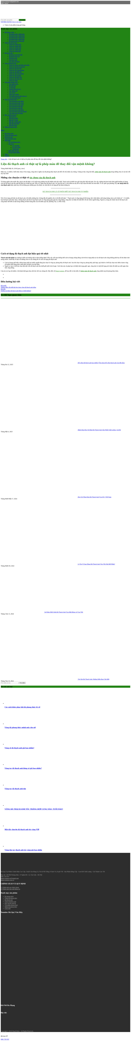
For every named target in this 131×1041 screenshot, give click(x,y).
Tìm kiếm (22, 20)
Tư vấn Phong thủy (14, 142)
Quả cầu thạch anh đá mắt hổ (18, 111)
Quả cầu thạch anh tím (16, 108)
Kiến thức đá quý (13, 151)
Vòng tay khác (13, 80)
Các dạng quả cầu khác (16, 113)
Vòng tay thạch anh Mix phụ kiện (19, 65)
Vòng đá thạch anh (10, 63)
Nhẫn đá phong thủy (11, 127)
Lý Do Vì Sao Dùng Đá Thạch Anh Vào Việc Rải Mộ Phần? (96, 564)
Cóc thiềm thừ (13, 91)
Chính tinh (15, 149)
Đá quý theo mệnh (14, 152)
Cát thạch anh (13, 60)
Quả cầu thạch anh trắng (16, 110)
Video (6, 154)
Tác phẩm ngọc (13, 84)
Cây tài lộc (12, 92)
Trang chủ (4, 159)
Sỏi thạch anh (13, 58)
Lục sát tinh (15, 145)
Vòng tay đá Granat (15, 75)
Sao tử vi (11, 144)
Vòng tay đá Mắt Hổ (15, 72)
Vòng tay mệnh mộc (15, 48)
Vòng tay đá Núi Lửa (15, 79)
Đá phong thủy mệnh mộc (17, 37)
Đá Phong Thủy (9, 32)
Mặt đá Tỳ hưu (13, 120)
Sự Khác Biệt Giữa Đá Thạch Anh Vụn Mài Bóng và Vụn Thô (63, 612)
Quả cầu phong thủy (11, 99)
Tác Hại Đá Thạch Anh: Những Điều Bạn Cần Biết (93, 679)
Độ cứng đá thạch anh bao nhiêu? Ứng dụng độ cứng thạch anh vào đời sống (101, 363)
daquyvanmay (60, 271)
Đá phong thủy (9, 133)
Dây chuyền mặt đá (10, 115)
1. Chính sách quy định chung (10, 887)
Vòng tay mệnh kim (15, 44)
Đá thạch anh (9, 53)
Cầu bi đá (7, 908)
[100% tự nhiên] (15, 18)
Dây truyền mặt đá (10, 903)
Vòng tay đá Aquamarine (16, 70)
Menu (2, 130)
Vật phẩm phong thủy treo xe (18, 96)
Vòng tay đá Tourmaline (16, 73)
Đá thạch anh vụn (14, 56)
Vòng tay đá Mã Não (15, 77)
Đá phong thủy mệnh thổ (16, 41)
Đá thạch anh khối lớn (15, 55)
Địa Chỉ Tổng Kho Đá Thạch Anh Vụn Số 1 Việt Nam (94, 497)
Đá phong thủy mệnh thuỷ (17, 36)
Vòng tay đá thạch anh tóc (17, 67)
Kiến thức (8, 140)
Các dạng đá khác (14, 61)
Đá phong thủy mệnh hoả (16, 39)
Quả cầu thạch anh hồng (16, 101)
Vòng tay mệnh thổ (15, 51)
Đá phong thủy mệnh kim (16, 34)
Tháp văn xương (14, 94)
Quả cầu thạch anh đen (16, 106)
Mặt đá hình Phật (14, 123)
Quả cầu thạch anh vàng (16, 103)
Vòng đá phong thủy (11, 43)
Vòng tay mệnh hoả (15, 49)
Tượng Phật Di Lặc (15, 89)
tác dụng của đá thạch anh (42, 177)
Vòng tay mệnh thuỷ (15, 46)
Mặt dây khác (13, 125)
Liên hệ (7, 156)
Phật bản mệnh (13, 118)
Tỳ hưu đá (12, 87)
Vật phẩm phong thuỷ (11, 905)
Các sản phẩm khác (15, 98)
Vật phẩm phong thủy (11, 82)
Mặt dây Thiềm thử (15, 122)
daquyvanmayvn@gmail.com (10, 878)
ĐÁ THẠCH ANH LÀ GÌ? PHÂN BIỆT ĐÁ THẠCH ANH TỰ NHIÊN (65, 191)
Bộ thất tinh (12, 86)
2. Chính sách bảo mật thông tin (10, 889)
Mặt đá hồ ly (13, 117)
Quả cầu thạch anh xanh (16, 104)
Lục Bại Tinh (16, 147)
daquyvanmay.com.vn (7, 880)
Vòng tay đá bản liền (15, 68)
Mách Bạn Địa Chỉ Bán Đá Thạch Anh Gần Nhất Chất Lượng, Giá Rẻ (99, 430)
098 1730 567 (5, 1039)
